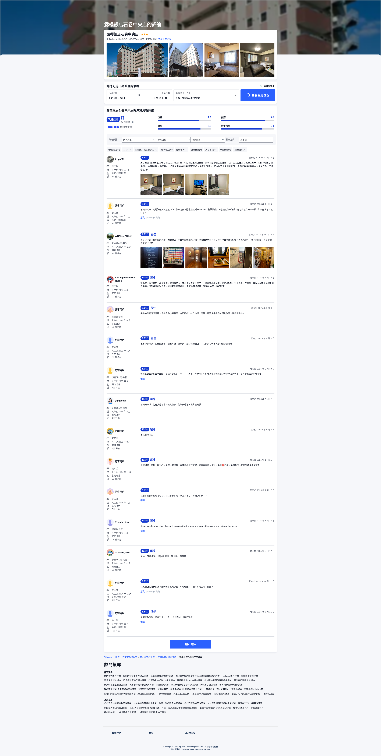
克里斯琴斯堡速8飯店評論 (141, 685)
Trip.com (108, 657)
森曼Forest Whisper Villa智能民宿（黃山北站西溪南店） (130, 694)
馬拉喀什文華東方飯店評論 (135, 676)
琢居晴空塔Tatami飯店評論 (189, 680)
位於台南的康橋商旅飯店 (145, 703)
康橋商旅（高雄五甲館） (217, 689)
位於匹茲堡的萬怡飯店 (194, 703)
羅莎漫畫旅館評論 (249, 676)
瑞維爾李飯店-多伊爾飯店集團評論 (120, 689)
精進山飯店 (236, 689)
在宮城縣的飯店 (129, 657)
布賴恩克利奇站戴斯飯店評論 (218, 680)
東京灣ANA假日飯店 (201, 694)
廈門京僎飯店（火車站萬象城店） (174, 694)
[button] (318, 4)
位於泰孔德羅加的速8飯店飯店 (221, 703)
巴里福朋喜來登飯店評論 (134, 680)
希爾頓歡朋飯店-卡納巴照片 (153, 712)
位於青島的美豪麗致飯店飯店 (117, 703)
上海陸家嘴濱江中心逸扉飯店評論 (215, 708)
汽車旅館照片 (257, 708)
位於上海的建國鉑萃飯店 (170, 703)
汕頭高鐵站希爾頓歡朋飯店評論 (182, 708)
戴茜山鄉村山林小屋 (253, 689)
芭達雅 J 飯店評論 (208, 685)
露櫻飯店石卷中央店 (167, 657)
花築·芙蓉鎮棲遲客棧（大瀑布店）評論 (147, 708)
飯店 (117, 657)
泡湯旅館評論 (162, 685)
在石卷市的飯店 (147, 657)
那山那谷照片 (110, 712)
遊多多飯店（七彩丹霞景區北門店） (187, 689)
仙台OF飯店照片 (241, 708)
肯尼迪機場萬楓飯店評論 (115, 685)
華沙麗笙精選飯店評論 (244, 680)
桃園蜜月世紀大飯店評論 (115, 708)
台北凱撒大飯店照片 (128, 712)
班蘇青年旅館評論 (147, 689)
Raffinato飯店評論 (230, 676)
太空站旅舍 (269, 694)
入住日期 (113, 93)
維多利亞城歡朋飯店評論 (231, 685)
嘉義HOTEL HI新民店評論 (250, 703)
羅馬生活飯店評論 (112, 680)
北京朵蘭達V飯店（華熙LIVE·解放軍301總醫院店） (237, 694)
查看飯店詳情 (164, 39)
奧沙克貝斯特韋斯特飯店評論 (184, 685)
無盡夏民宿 (163, 689)
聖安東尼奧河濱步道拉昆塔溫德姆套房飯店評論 (198, 676)
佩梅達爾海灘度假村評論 (161, 676)
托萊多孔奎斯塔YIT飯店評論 (162, 680)
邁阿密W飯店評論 (112, 676)
